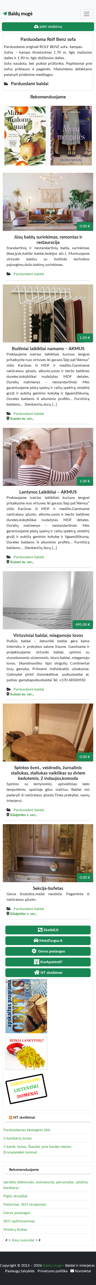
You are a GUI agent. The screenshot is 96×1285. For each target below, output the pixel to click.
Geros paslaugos (16, 1213)
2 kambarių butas (17, 1138)
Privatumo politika (53, 1271)
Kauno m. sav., (22, 418)
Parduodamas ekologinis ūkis (27, 1130)
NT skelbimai (24, 1117)
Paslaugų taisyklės (20, 1271)
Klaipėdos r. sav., (23, 815)
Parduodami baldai (29, 274)
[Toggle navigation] (86, 14)
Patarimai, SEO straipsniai (24, 1204)
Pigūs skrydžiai (15, 1196)
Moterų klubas (15, 1229)
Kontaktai (82, 1271)
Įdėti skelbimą (50, 27)
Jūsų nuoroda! (22, 1240)
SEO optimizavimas (19, 1221)
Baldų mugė (20, 14)
